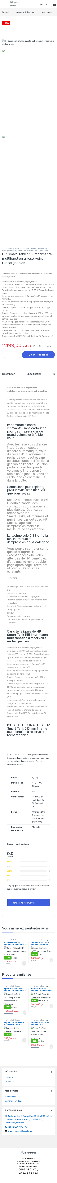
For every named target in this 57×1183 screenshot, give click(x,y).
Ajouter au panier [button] (49, 960)
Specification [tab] (34, 374)
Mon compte (10, 1096)
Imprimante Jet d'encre (24, 251)
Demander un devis (13, 1101)
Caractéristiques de (27, 636)
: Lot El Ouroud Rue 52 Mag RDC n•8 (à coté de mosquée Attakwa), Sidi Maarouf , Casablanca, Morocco (28, 1119)
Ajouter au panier (39, 355)
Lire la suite (24, 963)
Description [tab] (8, 374)
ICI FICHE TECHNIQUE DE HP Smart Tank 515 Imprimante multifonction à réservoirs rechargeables (28, 730)
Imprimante (47, 12)
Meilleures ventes (41, 251)
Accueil (5, 12)
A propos (9, 1077)
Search (41, 4)
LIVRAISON (10, 1081)
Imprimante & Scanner (24, 12)
